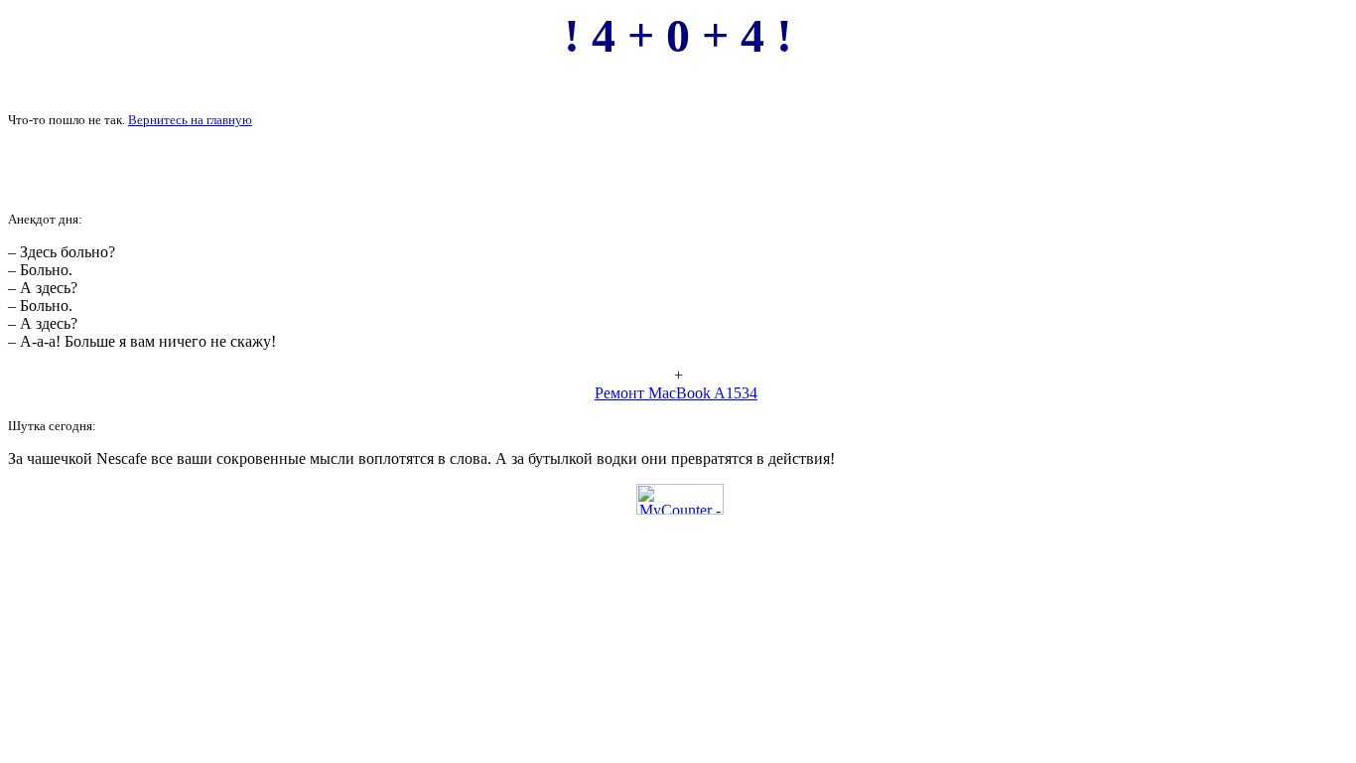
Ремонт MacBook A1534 (676, 392)
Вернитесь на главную (190, 119)
